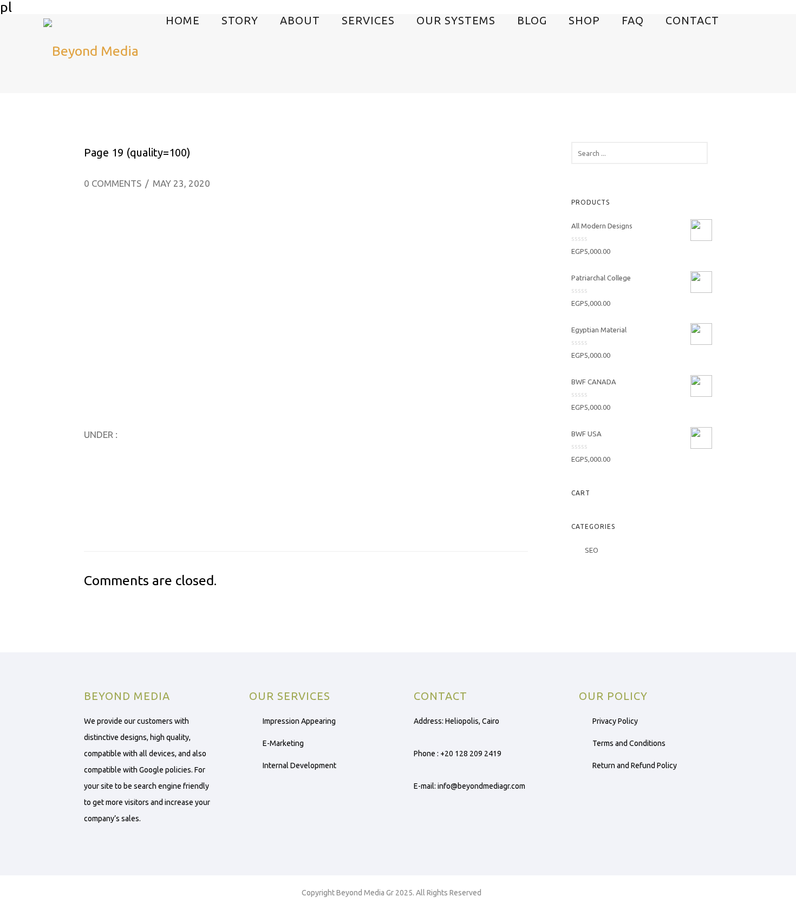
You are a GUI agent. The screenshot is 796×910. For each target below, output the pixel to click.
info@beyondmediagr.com (481, 786)
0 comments (112, 183)
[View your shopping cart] (775, 46)
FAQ (633, 20)
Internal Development (299, 765)
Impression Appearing (299, 721)
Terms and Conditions (628, 743)
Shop (584, 20)
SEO (591, 550)
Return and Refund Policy (634, 765)
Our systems (455, 20)
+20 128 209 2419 (470, 753)
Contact (692, 20)
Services (368, 20)
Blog (532, 20)
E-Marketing (283, 743)
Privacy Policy (615, 721)
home (183, 20)
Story (239, 20)
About (300, 20)
